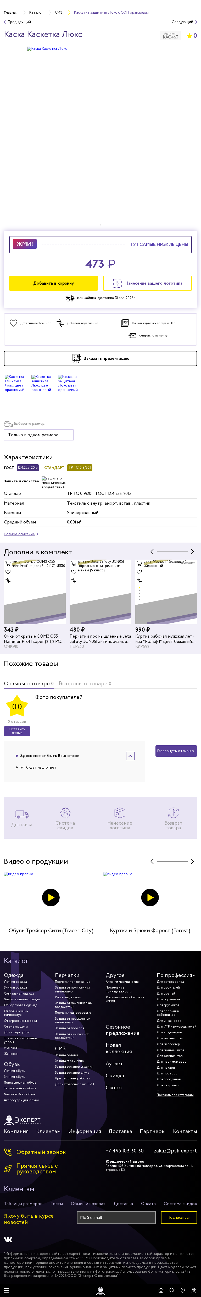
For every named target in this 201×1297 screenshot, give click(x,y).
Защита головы (66, 1055)
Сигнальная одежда (19, 993)
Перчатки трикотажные (72, 982)
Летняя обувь (14, 1071)
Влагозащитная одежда (22, 999)
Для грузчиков (168, 1005)
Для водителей (168, 987)
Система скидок (180, 1203)
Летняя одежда (15, 982)
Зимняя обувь (14, 1077)
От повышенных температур (16, 1013)
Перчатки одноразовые (73, 1013)
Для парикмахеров (171, 1061)
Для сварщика (168, 1085)
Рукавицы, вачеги (68, 997)
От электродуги (16, 1026)
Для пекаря (166, 1068)
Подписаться (179, 1217)
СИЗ (60, 1048)
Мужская (11, 1048)
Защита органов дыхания (74, 1066)
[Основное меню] (6, 1290)
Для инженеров (169, 1021)
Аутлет (114, 1063)
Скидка (115, 1075)
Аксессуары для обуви (21, 1100)
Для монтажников (171, 1050)
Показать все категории (175, 1094)
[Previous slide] (152, 551)
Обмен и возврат (88, 1203)
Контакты (185, 1131)
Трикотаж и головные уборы (20, 1040)
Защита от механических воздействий (73, 1005)
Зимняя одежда (15, 987)
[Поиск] (172, 1290)
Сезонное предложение (122, 1030)
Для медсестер (168, 1044)
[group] (100, 136)
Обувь (12, 1064)
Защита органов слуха (72, 1072)
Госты (57, 1203)
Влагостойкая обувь (20, 1094)
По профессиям (176, 975)
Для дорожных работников (168, 1013)
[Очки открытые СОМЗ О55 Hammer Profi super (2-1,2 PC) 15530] (35, 592)
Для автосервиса (170, 982)
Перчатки (67, 975)
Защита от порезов (69, 1028)
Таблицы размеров (23, 1203)
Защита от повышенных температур (72, 1020)
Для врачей (166, 993)
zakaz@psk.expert (175, 1150)
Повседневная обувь (20, 1082)
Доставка (120, 1131)
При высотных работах (72, 1078)
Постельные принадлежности (119, 989)
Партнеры (152, 1131)
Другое (115, 975)
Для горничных (168, 999)
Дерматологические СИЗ (74, 1084)
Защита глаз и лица (69, 1061)
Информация (84, 1131)
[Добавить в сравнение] (8, 580)
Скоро (114, 1087)
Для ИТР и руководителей (176, 1026)
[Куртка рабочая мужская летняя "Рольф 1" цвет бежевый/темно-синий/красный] (166, 592)
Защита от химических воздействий (72, 1036)
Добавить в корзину (53, 283)
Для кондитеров (169, 1032)
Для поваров (167, 1073)
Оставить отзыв (17, 731)
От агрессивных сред (20, 1021)
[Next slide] (192, 551)
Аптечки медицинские (122, 982)
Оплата (148, 1203)
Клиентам (48, 1131)
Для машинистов (170, 1038)
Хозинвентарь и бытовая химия (125, 999)
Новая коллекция (119, 1048)
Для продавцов (169, 1079)
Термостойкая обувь (20, 1088)
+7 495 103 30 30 (125, 1150)
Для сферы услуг (17, 1032)
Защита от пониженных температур (72, 989)
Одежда (14, 975)
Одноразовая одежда (20, 1005)
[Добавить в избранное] (8, 572)
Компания (16, 1131)
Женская (11, 1054)
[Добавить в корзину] (8, 564)
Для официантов (170, 1056)
